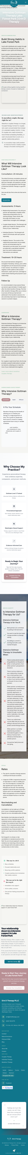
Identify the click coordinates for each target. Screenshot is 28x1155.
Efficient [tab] (21, 399)
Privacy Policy (14, 1145)
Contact (4, 1034)
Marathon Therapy (7, 1062)
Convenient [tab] (6, 399)
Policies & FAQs (6, 1039)
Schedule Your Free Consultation (14, 576)
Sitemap (7, 1145)
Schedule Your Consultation (14, 988)
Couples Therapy (7, 1056)
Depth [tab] (14, 399)
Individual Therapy (7, 1059)
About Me (4, 1048)
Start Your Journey (12, 961)
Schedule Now (6, 200)
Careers (4, 1051)
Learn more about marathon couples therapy (10, 372)
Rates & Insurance (7, 1036)
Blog (3, 1042)
